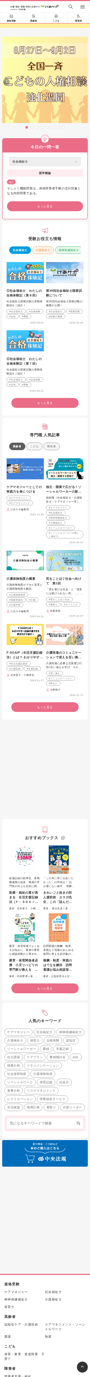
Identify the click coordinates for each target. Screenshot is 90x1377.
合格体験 (53, 1040)
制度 (48, 1336)
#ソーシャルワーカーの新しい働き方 (64, 534)
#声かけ (53, 683)
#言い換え (54, 673)
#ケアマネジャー (18, 498)
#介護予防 (15, 605)
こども (56, 21)
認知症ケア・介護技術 (21, 1324)
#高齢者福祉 (16, 600)
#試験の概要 (55, 316)
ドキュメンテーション (43, 1065)
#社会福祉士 (16, 311)
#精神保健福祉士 (58, 518)
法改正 (64, 1082)
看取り (51, 1107)
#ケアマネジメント (19, 503)
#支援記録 (32, 668)
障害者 (78, 21)
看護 (7, 1336)
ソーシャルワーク (20, 1082)
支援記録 (62, 1049)
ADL (76, 1057)
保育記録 (46, 1082)
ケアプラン (35, 1057)
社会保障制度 (16, 1074)
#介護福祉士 (55, 523)
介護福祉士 (43, 250)
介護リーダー (72, 1107)
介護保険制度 (42, 1074)
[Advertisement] (45, 769)
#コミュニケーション (60, 678)
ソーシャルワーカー (21, 1049)
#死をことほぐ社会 (59, 599)
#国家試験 (74, 311)
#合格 (12, 316)
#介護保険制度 (17, 595)
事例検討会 (58, 1057)
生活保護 (13, 1107)
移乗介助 (13, 1065)
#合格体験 (34, 311)
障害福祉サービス (53, 1099)
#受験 (25, 316)
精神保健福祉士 (69, 250)
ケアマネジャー (18, 1032)
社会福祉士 (20, 250)
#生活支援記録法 (18, 663)
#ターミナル (71, 604)
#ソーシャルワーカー (60, 528)
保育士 (35, 1040)
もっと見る (45, 206)
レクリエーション (20, 1099)
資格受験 (11, 21)
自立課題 (13, 1057)
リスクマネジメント (41, 1090)
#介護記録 (15, 668)
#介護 (32, 600)
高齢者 (33, 21)
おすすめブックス (41, 838)
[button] (26, 127)
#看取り (53, 604)
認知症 (71, 1040)
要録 (46, 1049)
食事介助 (13, 1090)
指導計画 (33, 1107)
